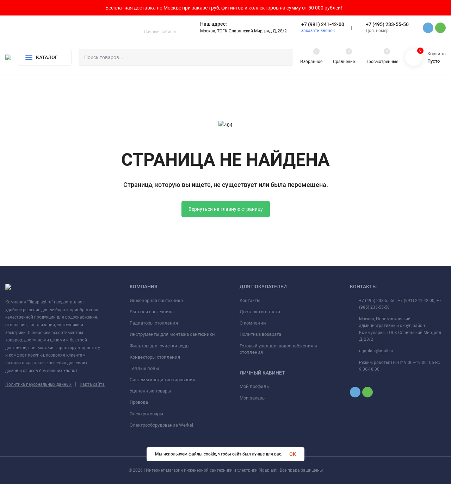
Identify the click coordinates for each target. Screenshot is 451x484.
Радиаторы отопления (154, 323)
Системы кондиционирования (162, 379)
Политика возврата (260, 334)
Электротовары (146, 413)
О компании (253, 323)
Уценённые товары (150, 391)
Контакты (250, 300)
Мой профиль (254, 386)
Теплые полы (144, 368)
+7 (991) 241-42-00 (322, 24)
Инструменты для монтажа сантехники (172, 334)
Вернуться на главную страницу (226, 209)
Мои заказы (253, 398)
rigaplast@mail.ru (376, 350)
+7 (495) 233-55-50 (387, 24)
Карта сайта (92, 384)
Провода (139, 402)
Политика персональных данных (38, 384)
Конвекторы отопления (155, 357)
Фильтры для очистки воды (160, 345)
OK (292, 454)
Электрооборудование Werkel (161, 425)
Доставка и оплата (260, 311)
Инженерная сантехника (156, 300)
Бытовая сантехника (152, 311)
